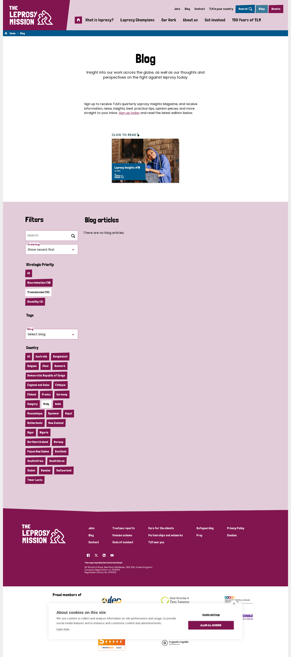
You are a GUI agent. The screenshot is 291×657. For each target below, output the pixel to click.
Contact (199, 9)
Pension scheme (122, 535)
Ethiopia (60, 385)
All (28, 273)
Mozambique (34, 413)
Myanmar (53, 413)
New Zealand (56, 423)
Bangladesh (60, 356)
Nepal (68, 413)
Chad (45, 366)
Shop (262, 9)
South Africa (35, 461)
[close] (234, 603)
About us (190, 19)
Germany (61, 394)
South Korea (57, 461)
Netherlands (35, 423)
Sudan (31, 470)
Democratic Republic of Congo (46, 375)
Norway (58, 442)
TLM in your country (221, 9)
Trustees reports (123, 528)
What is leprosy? (99, 19)
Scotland (60, 451)
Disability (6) (35, 301)
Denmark (59, 366)
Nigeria (44, 432)
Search (242, 9)
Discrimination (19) (38, 282)
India (58, 404)
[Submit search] (72, 235)
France (46, 394)
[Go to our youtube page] (112, 554)
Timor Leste (34, 480)
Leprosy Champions (137, 19)
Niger (30, 432)
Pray (199, 535)
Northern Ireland (37, 442)
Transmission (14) (38, 292)
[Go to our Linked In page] (104, 554)
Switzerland (63, 470)
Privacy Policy (235, 528)
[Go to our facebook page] (88, 554)
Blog (187, 9)
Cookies (232, 535)
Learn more (62, 629)
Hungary (32, 404)
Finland (31, 394)
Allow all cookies (211, 625)
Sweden (45, 470)
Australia (41, 356)
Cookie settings (211, 614)
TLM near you (156, 542)
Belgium (32, 366)
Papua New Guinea (38, 451)
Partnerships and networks (165, 535)
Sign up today (129, 113)
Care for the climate (161, 528)
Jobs (177, 9)
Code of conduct (122, 542)
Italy (46, 404)
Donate (275, 9)
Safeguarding (205, 528)
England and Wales (38, 385)
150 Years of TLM (246, 19)
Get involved (215, 19)
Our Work (168, 19)
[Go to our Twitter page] (96, 554)
